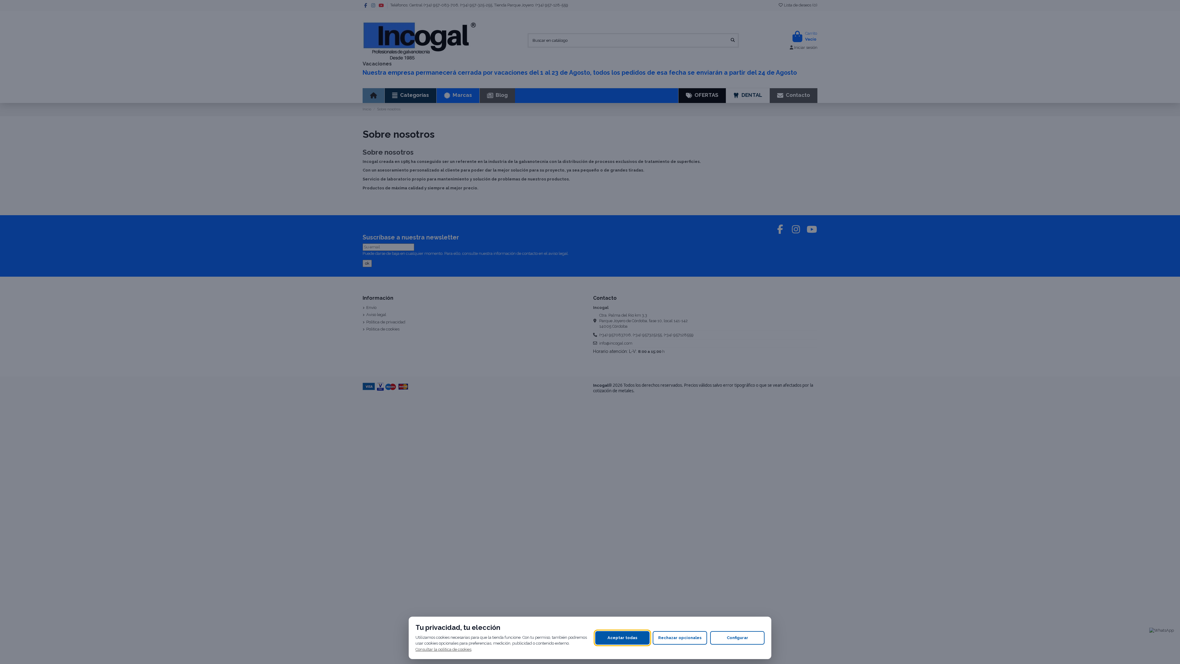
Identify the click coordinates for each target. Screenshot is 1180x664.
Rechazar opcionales (680, 637)
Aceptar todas (622, 637)
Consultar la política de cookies (443, 649)
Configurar (737, 637)
